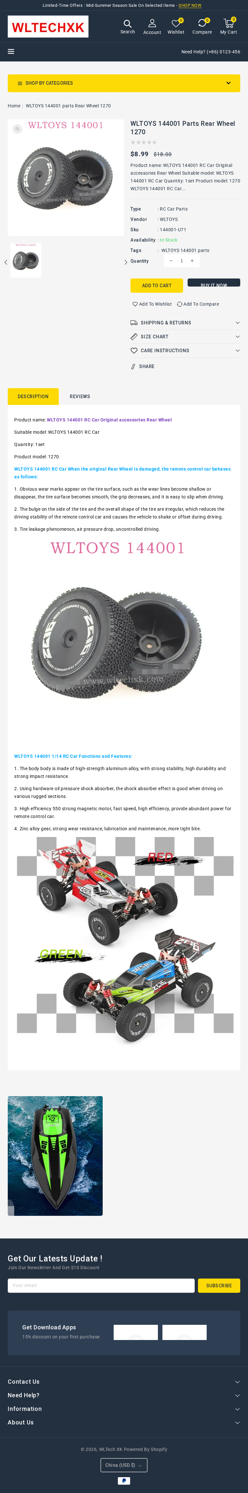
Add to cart (157, 285)
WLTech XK (111, 1449)
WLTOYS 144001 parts (185, 250)
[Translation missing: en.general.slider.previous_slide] (6, 263)
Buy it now (214, 285)
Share (147, 366)
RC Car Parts (174, 209)
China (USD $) (120, 1465)
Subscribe (219, 1285)
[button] (127, 28)
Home (14, 105)
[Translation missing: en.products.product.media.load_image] (26, 261)
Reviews (80, 396)
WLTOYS (169, 219)
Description (33, 396)
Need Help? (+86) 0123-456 (211, 51)
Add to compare (201, 304)
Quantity (139, 261)
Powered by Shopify (146, 1449)
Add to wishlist (155, 304)
